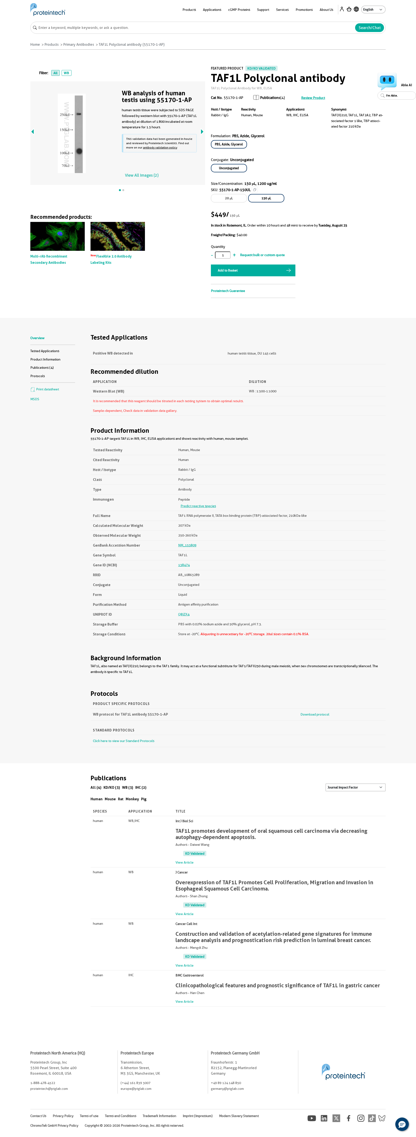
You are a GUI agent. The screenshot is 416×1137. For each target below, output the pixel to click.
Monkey (132, 799)
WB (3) (127, 787)
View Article (185, 862)
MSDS (34, 399)
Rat (121, 799)
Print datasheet (47, 389)
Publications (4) (42, 367)
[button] (402, 1124)
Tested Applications (44, 351)
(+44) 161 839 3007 (135, 1083)
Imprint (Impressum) (198, 1116)
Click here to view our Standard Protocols (123, 741)
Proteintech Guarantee (228, 291)
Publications (270, 98)
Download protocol (314, 714)
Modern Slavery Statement (239, 1116)
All (55, 73)
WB (66, 73)
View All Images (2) (141, 175)
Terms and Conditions (120, 1116)
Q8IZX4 (183, 614)
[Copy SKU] (255, 190)
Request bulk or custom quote (262, 255)
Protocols (37, 376)
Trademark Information (159, 1116)
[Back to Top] (387, 1125)
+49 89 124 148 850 (226, 1083)
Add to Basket (228, 270)
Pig (144, 799)
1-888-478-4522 (42, 1083)
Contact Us (38, 1116)
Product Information (45, 359)
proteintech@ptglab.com (49, 1089)
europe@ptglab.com (136, 1089)
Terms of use (89, 1116)
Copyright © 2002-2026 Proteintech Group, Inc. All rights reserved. (134, 1125)
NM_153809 (187, 545)
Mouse (110, 799)
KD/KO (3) (112, 787)
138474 (184, 565)
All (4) (96, 787)
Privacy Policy (63, 1116)
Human (97, 799)
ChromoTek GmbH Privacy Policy (54, 1125)
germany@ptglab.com (227, 1089)
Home (35, 44)
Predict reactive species (198, 506)
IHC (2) (140, 787)
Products (52, 44)
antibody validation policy (160, 147)
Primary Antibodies (78, 44)
